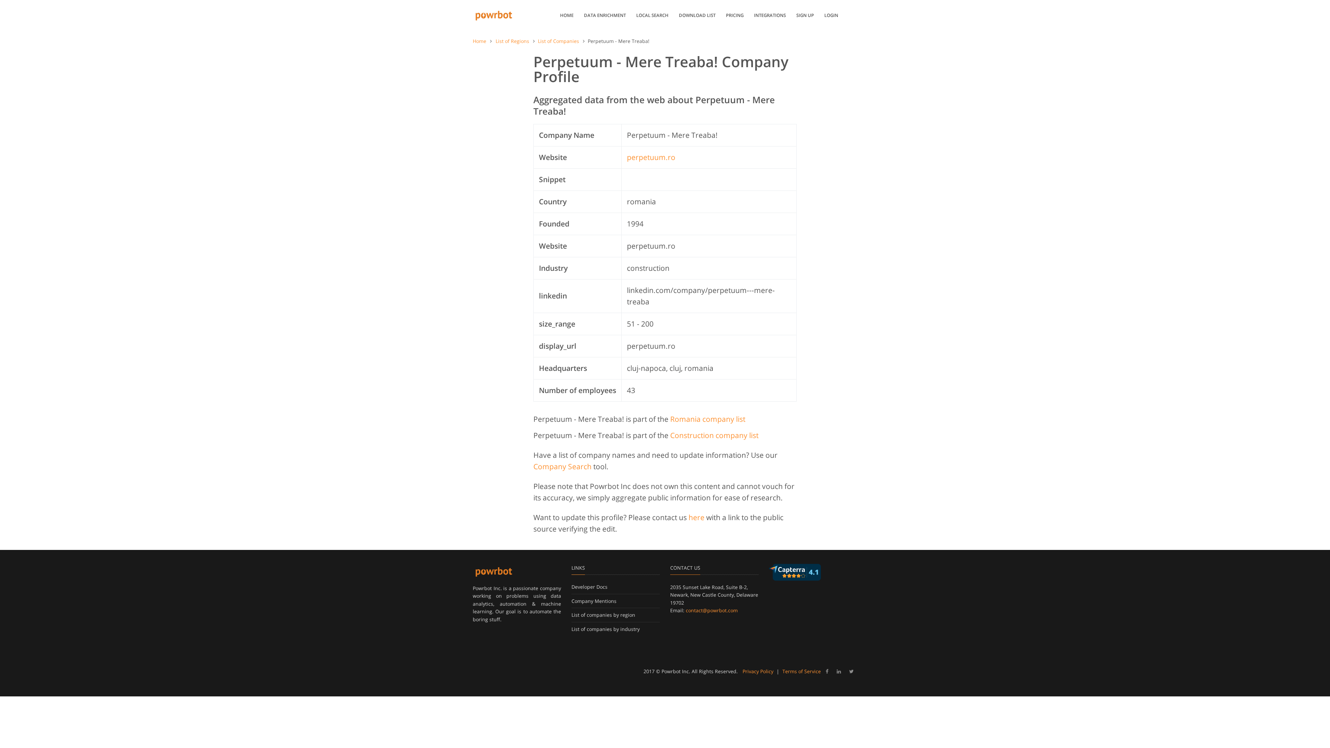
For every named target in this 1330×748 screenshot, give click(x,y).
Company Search (562, 466)
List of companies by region (603, 615)
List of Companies (558, 41)
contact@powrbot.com (712, 610)
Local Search (652, 15)
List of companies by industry (605, 629)
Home (567, 15)
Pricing (735, 15)
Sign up (805, 15)
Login (831, 15)
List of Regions (512, 41)
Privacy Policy (758, 671)
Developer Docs (589, 587)
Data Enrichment (605, 15)
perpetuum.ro (651, 157)
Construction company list (714, 435)
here (696, 517)
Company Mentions (594, 601)
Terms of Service (801, 671)
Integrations (770, 15)
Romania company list (707, 419)
